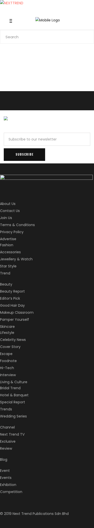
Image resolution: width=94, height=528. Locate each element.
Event (5, 470)
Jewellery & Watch (16, 259)
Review (6, 448)
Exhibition (8, 484)
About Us (8, 203)
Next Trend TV (12, 434)
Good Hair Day (12, 305)
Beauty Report (12, 291)
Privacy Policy (12, 231)
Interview (8, 374)
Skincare (7, 326)
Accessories (10, 252)
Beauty (6, 284)
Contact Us (10, 210)
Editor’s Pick (10, 298)
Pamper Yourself (14, 319)
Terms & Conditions (17, 224)
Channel (7, 427)
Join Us (6, 217)
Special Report (12, 402)
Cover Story (10, 346)
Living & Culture (13, 381)
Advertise (8, 238)
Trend (5, 273)
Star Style (8, 266)
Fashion (6, 245)
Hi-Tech (7, 367)
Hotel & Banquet (14, 395)
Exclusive (8, 441)
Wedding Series (13, 416)
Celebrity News (13, 339)
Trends (6, 409)
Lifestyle (7, 332)
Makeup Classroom (17, 312)
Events (6, 477)
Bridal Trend (10, 388)
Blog (3, 459)
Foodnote (8, 360)
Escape (6, 353)
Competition (11, 491)
